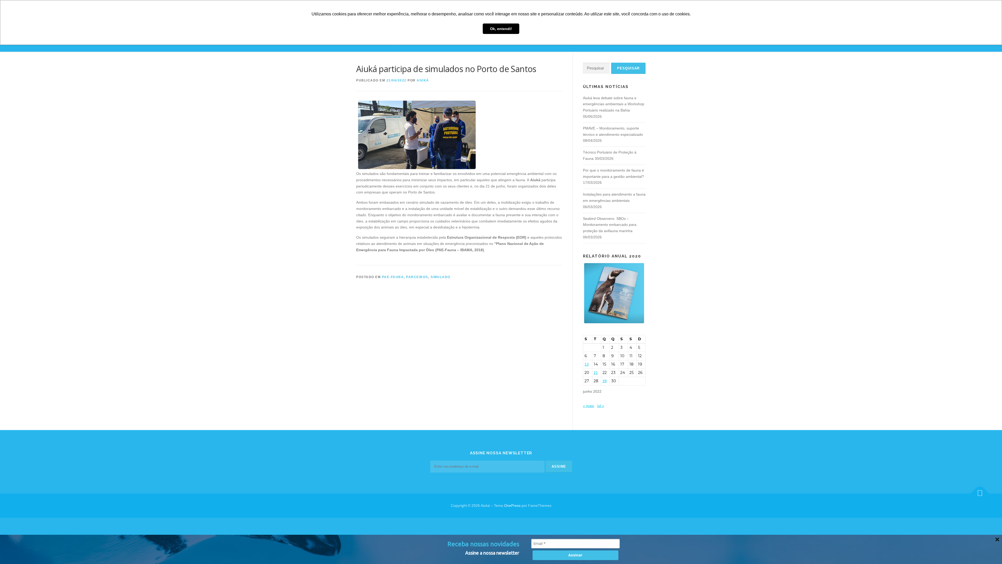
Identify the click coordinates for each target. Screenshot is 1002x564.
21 (596, 373)
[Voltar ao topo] (980, 493)
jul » (600, 406)
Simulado (440, 277)
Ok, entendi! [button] (501, 29)
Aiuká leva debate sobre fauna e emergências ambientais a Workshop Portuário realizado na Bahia (613, 104)
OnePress (512, 505)
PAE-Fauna (393, 277)
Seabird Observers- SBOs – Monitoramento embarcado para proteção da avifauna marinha (609, 224)
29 (605, 381)
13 (586, 364)
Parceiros (417, 277)
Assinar (575, 555)
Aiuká (423, 80)
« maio (588, 406)
